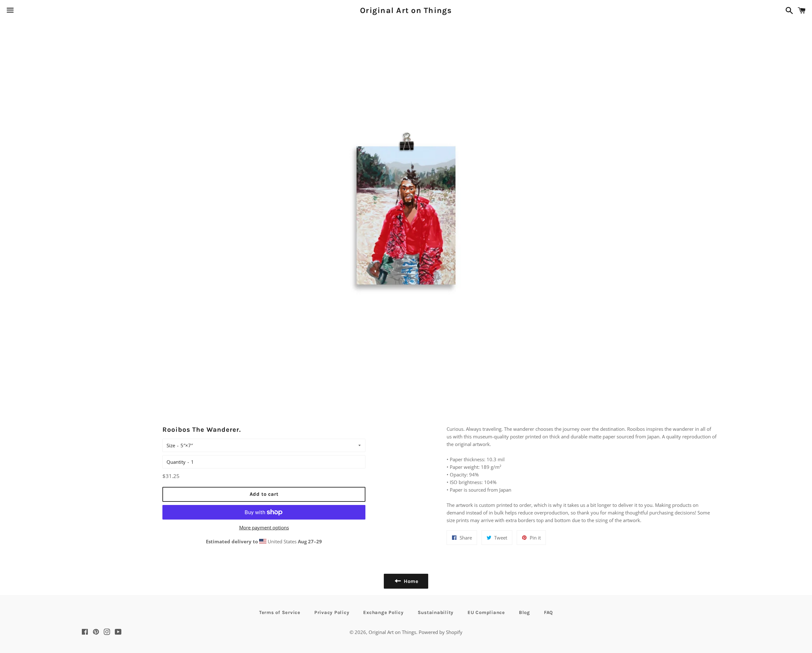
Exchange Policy (383, 612)
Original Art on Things (406, 10)
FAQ (548, 612)
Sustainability (436, 612)
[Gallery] (406, 213)
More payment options (264, 527)
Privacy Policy (332, 612)
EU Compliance (486, 612)
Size (171, 445)
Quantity (176, 462)
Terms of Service (279, 612)
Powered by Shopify (440, 632)
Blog (524, 612)
